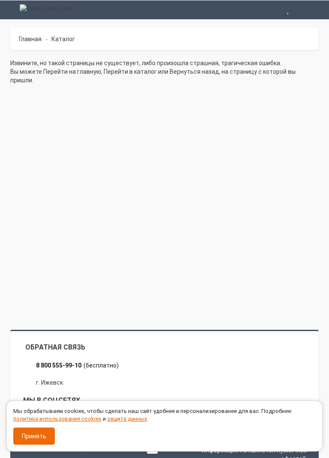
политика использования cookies (57, 419)
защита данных (127, 419)
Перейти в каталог (130, 71)
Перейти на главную (72, 71)
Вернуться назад (194, 71)
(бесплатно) (77, 365)
